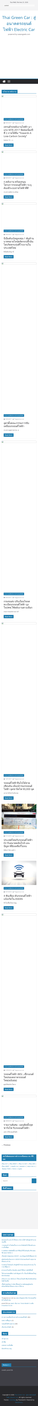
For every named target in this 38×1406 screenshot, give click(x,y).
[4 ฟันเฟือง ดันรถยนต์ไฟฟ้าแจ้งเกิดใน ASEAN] (19, 873)
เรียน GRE (32, 1164)
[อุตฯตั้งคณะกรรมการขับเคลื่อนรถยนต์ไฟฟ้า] (19, 337)
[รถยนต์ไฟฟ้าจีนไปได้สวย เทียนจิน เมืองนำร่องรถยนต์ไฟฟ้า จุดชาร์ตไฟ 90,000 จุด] (19, 697)
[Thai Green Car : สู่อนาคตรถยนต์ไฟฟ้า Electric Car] (4, 81)
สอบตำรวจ (14, 1166)
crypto (20, 1169)
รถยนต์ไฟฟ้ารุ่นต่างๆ (8, 1324)
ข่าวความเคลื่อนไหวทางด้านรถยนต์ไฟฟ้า (13, 119)
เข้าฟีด (4, 1342)
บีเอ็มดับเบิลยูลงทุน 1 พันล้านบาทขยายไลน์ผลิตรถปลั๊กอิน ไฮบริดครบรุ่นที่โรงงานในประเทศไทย (19, 243)
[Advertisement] (19, 59)
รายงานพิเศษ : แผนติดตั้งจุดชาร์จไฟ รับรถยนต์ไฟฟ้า (18, 1126)
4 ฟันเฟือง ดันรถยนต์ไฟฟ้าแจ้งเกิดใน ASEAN (18, 897)
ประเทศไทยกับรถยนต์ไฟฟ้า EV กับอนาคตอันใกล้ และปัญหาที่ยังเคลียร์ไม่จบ (18, 843)
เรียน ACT (5, 1164)
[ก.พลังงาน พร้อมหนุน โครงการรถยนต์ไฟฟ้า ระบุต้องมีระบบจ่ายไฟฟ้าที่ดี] (19, 161)
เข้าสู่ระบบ (5, 1339)
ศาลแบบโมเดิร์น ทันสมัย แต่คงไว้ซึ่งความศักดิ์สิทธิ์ (17, 1270)
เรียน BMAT (13, 1164)
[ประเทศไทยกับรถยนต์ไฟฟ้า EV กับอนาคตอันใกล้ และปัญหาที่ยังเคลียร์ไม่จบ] (19, 816)
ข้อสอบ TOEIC (6, 1169)
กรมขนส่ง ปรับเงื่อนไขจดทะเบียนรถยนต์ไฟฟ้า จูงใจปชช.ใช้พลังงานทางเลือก (18, 604)
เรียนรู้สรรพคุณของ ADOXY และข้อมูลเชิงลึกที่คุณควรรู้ (19, 1256)
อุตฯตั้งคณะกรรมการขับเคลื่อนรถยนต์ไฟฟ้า (16, 424)
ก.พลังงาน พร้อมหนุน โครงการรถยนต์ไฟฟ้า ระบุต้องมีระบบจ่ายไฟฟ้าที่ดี (18, 185)
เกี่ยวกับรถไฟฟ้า (6, 1327)
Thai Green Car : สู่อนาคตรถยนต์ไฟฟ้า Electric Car (19, 23)
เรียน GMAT (6, 1166)
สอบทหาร (23, 1166)
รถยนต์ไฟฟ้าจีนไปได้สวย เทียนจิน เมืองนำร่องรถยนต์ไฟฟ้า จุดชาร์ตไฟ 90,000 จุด (19, 786)
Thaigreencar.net (19, 123)
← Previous (6, 1145)
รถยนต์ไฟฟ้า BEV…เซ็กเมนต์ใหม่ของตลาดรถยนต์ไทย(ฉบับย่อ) (19, 1077)
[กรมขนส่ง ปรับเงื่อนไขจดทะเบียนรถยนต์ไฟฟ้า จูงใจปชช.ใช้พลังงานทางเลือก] (19, 516)
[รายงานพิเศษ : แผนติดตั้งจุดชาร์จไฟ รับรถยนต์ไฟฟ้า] (19, 1104)
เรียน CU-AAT (23, 1164)
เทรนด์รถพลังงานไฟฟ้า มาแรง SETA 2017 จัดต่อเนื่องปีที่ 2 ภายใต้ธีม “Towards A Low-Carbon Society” (18, 131)
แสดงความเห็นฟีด (7, 1345)
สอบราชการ (31, 1166)
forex (14, 1169)
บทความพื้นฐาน (6, 1320)
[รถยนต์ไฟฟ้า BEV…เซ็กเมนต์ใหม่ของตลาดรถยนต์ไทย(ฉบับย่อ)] (19, 988)
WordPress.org (7, 1348)
